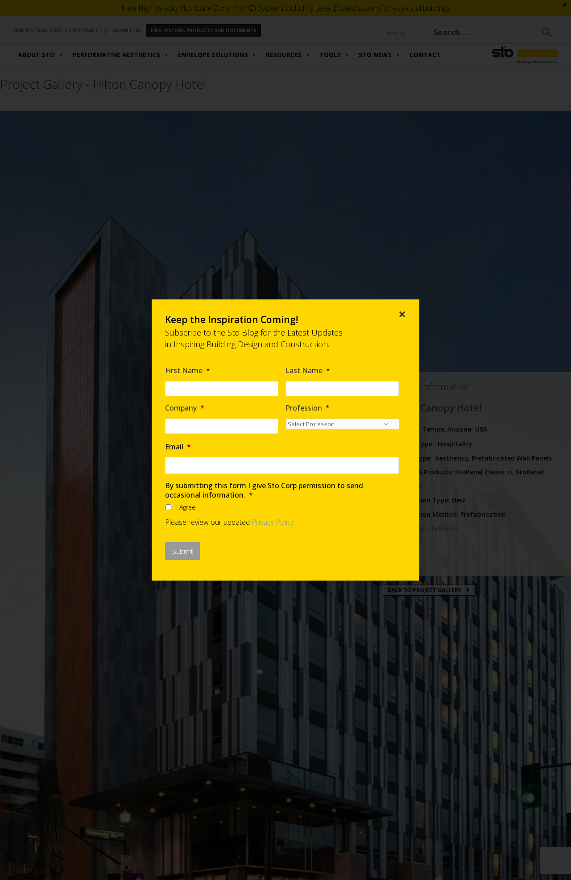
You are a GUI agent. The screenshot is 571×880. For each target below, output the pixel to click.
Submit (182, 551)
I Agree (185, 507)
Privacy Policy (273, 522)
